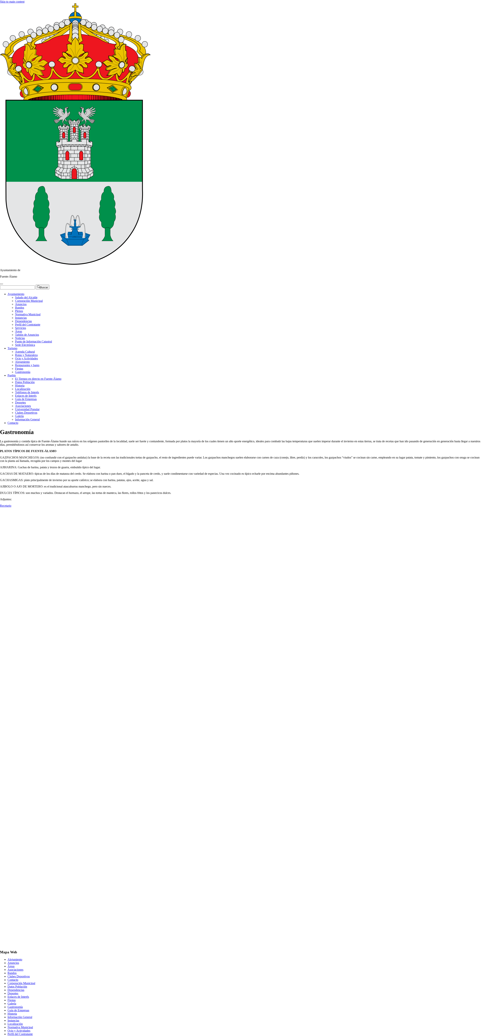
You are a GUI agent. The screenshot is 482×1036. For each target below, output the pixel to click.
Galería (19, 416)
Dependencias (23, 321)
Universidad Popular (27, 409)
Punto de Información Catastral (33, 341)
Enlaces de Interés (26, 395)
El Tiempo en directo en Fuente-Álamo (38, 378)
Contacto (13, 422)
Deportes (20, 402)
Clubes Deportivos (26, 412)
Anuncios (21, 304)
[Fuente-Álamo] (75, 263)
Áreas (18, 331)
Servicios (20, 328)
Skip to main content (12, 1)
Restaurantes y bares (27, 365)
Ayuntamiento (16, 294)
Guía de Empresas (26, 399)
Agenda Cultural (25, 351)
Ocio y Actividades (26, 358)
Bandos (19, 307)
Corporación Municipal (29, 300)
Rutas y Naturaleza (26, 355)
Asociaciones (23, 405)
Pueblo (12, 375)
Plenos (19, 311)
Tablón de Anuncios (27, 334)
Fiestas (19, 368)
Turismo (12, 348)
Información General (27, 419)
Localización (22, 389)
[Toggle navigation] (1, 284)
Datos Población (25, 382)
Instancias (21, 317)
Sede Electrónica (25, 344)
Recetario (5, 505)
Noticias (20, 338)
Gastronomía (22, 372)
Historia (19, 385)
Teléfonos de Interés (27, 392)
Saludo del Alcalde (26, 297)
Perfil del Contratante (27, 324)
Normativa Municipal (27, 314)
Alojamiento (22, 361)
